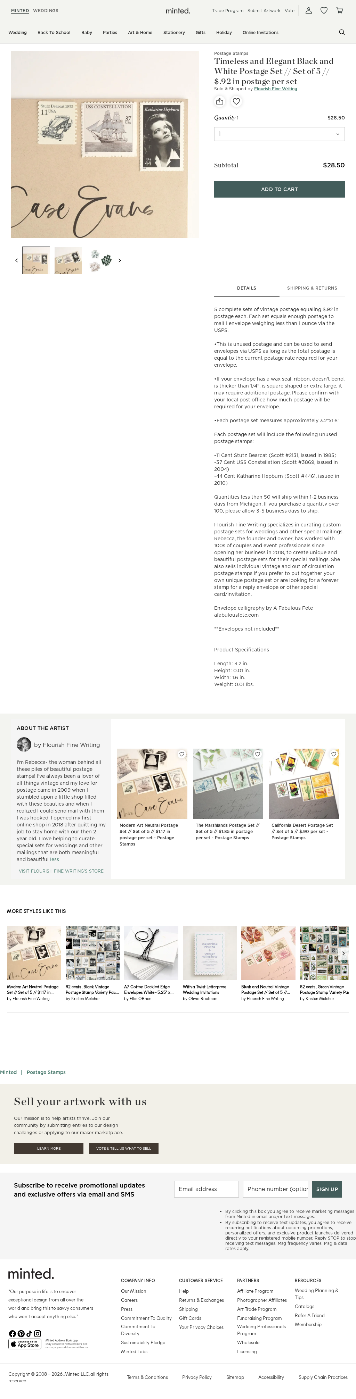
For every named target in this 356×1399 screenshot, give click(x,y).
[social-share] (219, 101)
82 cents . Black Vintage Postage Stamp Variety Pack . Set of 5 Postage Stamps (92, 989)
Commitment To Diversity (138, 1329)
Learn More (48, 1148)
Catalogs (304, 1306)
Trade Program (227, 10)
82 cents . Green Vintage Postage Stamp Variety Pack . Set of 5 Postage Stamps (327, 989)
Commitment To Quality (146, 1318)
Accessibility (271, 1377)
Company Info (138, 1280)
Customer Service (201, 1280)
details (247, 288)
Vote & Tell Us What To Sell (123, 1148)
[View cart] (339, 10)
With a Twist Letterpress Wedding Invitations (204, 989)
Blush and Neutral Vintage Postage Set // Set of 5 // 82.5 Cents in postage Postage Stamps (265, 989)
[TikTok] (29, 1333)
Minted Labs (134, 1351)
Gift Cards (190, 1318)
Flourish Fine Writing (275, 88)
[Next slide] (119, 260)
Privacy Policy (197, 1377)
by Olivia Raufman (200, 998)
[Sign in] (308, 10)
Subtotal (226, 165)
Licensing (247, 1351)
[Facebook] (12, 1333)
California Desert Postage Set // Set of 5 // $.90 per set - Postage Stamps (302, 831)
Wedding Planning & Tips (316, 1293)
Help (184, 1291)
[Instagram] (37, 1333)
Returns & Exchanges (201, 1300)
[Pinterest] (21, 1333)
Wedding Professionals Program (261, 1329)
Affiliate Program (255, 1291)
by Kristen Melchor (83, 998)
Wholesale (248, 1342)
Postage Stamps (231, 53)
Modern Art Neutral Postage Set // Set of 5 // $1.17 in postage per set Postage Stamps (32, 989)
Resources (308, 1280)
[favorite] (236, 101)
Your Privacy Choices (201, 1327)
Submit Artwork (264, 10)
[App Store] (24, 1347)
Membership (308, 1324)
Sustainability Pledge (143, 1342)
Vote (289, 10)
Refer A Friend (310, 1315)
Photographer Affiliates (262, 1300)
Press (126, 1309)
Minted (8, 1072)
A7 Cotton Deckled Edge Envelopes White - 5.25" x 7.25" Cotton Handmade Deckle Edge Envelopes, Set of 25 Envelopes (149, 989)
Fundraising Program (259, 1318)
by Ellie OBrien (137, 998)
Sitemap (235, 1377)
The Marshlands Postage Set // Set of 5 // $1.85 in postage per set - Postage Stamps (227, 831)
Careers (129, 1300)
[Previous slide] (16, 260)
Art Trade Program (257, 1309)
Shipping (188, 1309)
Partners (248, 1280)
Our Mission (133, 1291)
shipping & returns (312, 288)
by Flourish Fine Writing (28, 998)
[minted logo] (178, 11)
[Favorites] (324, 10)
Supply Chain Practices (323, 1377)
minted (20, 10)
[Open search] (342, 32)
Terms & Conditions (147, 1377)
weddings (45, 10)
